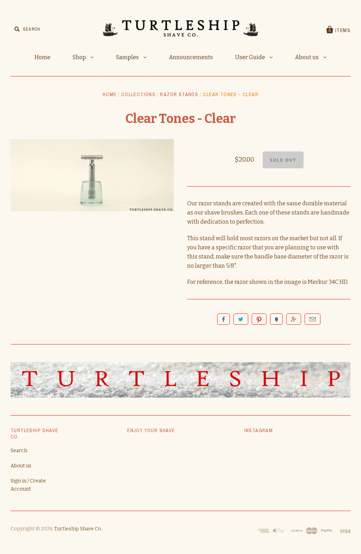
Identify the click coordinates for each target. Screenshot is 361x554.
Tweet (240, 319)
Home (42, 57)
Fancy (276, 319)
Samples (128, 57)
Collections (138, 94)
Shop (80, 57)
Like (223, 319)
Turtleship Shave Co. (78, 529)
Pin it (259, 319)
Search (19, 451)
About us (307, 57)
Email (312, 319)
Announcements (191, 57)
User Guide (250, 57)
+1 (293, 319)
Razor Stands (179, 94)
